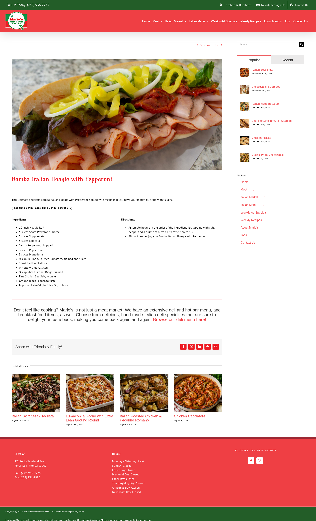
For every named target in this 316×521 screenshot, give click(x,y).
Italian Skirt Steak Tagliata (33, 416)
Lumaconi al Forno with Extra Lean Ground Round (89, 418)
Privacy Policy (77, 511)
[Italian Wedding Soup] (244, 104)
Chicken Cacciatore (189, 416)
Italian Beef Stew (262, 69)
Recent (287, 60)
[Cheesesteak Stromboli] (244, 87)
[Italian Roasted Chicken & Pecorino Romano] (144, 376)
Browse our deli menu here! (179, 319)
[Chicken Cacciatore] (198, 376)
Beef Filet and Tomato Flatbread (272, 120)
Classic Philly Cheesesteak (268, 154)
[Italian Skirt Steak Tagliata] (36, 376)
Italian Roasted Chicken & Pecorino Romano (141, 418)
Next (216, 45)
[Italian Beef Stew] (244, 70)
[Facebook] (251, 460)
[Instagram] (259, 460)
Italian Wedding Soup (265, 103)
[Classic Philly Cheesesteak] (244, 155)
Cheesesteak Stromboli (266, 86)
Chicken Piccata (261, 137)
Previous (205, 45)
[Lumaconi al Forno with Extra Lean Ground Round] (90, 376)
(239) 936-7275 (38, 5)
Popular (254, 60)
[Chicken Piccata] (244, 138)
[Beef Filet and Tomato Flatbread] (244, 121)
